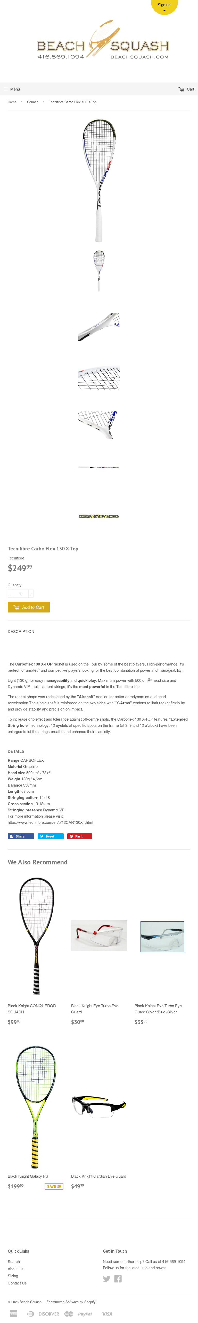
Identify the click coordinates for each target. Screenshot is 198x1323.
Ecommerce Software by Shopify (71, 1301)
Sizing (13, 1275)
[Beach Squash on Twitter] (107, 1280)
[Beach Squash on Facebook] (118, 1280)
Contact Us (17, 1282)
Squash (32, 101)
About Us (15, 1268)
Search (14, 1261)
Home (12, 101)
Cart (190, 89)
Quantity (14, 584)
